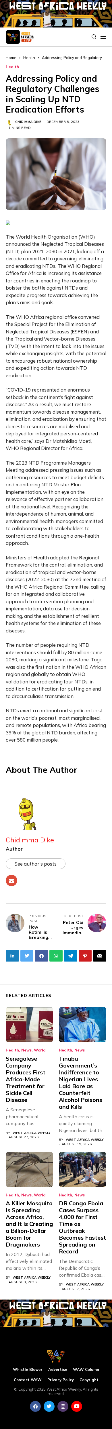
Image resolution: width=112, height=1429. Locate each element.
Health (12, 67)
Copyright (89, 1380)
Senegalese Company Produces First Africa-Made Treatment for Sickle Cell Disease (25, 1079)
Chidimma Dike (28, 122)
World (40, 1050)
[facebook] (35, 1406)
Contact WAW (28, 1380)
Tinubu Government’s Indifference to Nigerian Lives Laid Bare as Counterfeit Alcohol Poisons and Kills (80, 1082)
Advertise (57, 1369)
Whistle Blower (28, 1369)
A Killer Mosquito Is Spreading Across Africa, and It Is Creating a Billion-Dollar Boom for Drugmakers (29, 1224)
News (26, 1050)
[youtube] (76, 1406)
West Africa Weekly (32, 1133)
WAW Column (86, 1369)
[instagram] (62, 1406)
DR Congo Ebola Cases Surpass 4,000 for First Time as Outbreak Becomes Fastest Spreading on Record (82, 1227)
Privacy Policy (60, 1380)
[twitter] (49, 1406)
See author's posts (36, 864)
